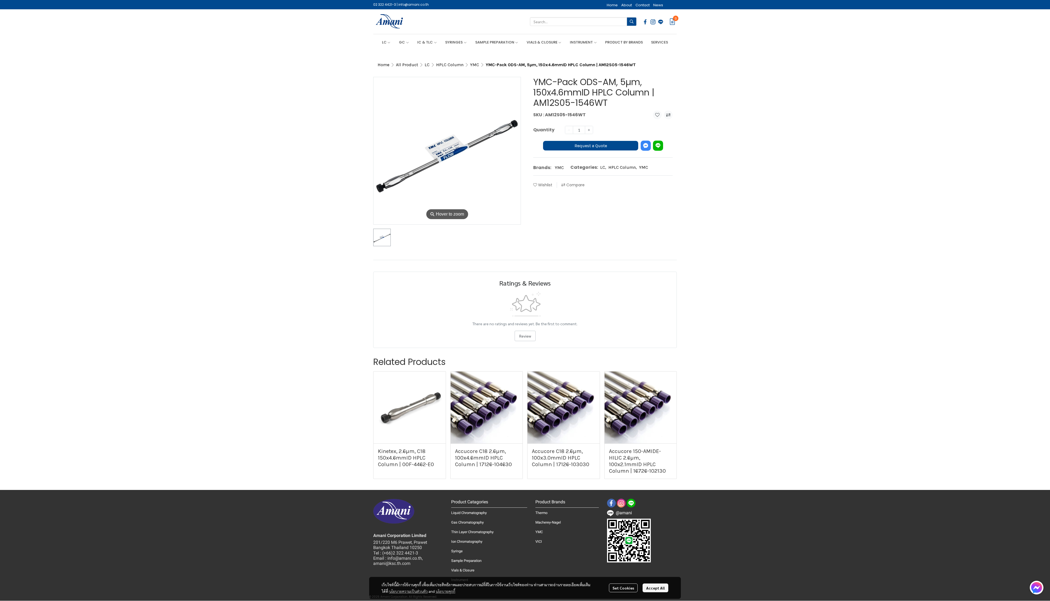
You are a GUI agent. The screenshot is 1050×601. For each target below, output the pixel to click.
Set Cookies (623, 587)
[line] (660, 21)
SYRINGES (454, 42)
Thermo (541, 513)
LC (384, 42)
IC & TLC (425, 42)
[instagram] (653, 21)
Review (525, 335)
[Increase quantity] (589, 130)
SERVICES (659, 42)
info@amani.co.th (413, 4)
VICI (538, 541)
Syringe (457, 551)
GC (402, 42)
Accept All (655, 587)
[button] (583, 21)
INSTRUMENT (582, 42)
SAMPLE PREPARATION (495, 42)
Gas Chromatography (467, 522)
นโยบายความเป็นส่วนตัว (408, 591)
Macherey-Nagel (548, 522)
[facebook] (645, 21)
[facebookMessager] (1036, 587)
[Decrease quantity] (569, 130)
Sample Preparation (466, 561)
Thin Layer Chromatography (472, 532)
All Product (407, 64)
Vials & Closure (462, 570)
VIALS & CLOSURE (542, 42)
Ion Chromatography (466, 541)
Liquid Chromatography (469, 513)
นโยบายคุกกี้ (445, 591)
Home (383, 64)
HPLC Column (449, 64)
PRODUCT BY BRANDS (624, 42)
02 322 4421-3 (384, 4)
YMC (474, 64)
